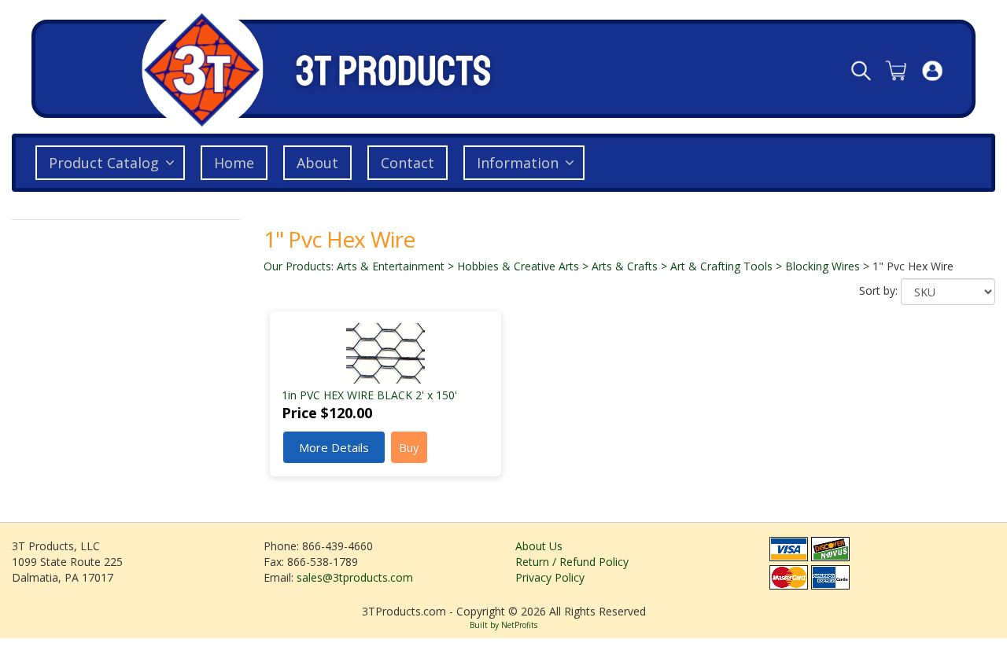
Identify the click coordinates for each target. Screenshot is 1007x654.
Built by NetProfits (503, 624)
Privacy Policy (550, 577)
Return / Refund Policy (572, 561)
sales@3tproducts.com (355, 577)
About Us (539, 545)
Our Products (297, 266)
